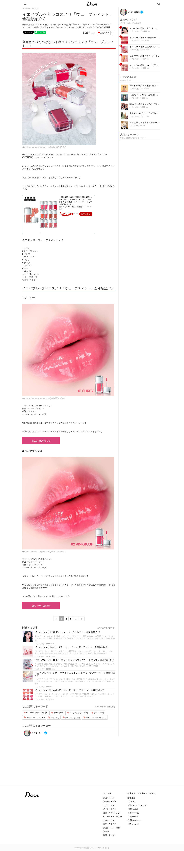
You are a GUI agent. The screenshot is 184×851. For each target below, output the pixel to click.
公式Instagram (134, 820)
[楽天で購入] (77, 213)
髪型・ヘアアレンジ (111, 812)
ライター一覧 (133, 812)
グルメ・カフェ (109, 820)
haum (132, 125)
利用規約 (131, 801)
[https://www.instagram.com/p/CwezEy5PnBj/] (69, 99)
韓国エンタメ (108, 797)
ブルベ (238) (99, 712)
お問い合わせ (133, 808)
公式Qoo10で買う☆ (41, 440)
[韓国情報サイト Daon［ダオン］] (92, 3)
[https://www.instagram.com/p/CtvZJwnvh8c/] (69, 350)
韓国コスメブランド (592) (96, 717)
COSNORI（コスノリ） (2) (36, 712)
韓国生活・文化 (109, 835)
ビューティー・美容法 (112, 816)
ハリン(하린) (40, 643)
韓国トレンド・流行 (111, 827)
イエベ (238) (58, 712)
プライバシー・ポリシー (138, 805)
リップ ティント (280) (35, 717)
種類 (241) (54, 717)
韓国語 (106, 831)
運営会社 (131, 797)
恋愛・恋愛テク (109, 823)
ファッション (108, 805)
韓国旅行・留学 (109, 801)
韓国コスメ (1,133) (72, 717)
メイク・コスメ (109, 808)
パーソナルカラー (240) (78, 712)
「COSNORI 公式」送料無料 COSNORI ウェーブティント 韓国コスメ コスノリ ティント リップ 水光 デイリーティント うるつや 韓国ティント (75, 200)
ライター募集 (133, 816)
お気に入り (104, 32)
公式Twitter (132, 823)
